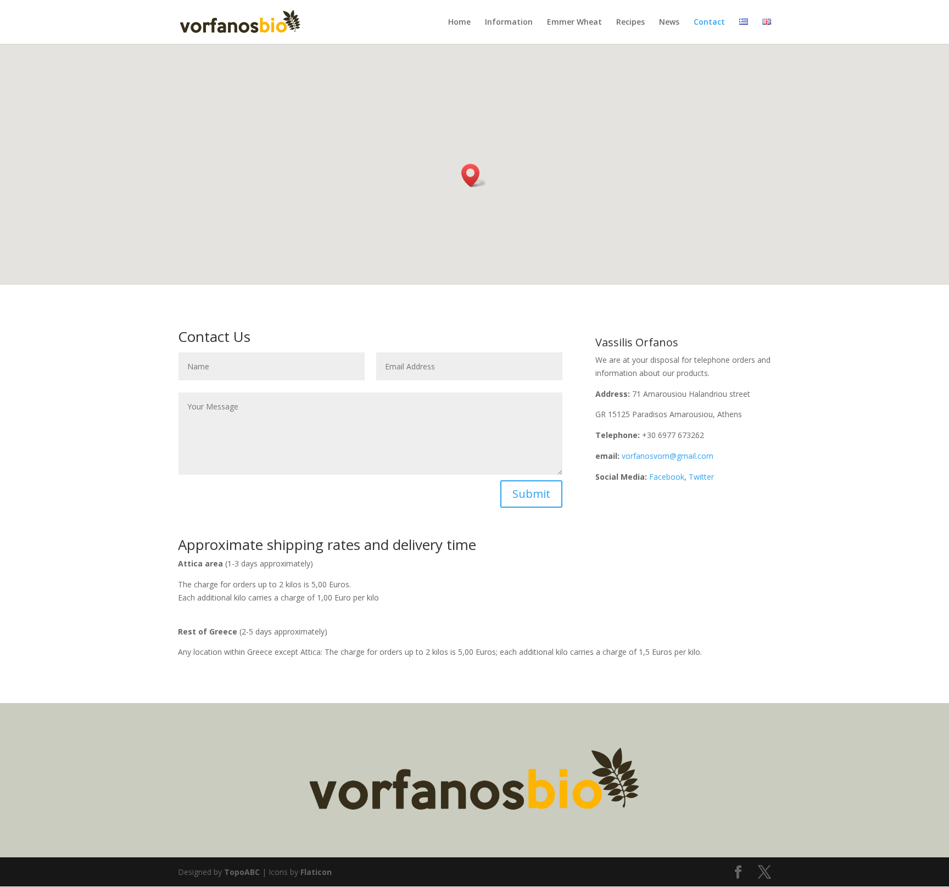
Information (509, 22)
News (669, 22)
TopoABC (242, 872)
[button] (474, 175)
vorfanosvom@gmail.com (667, 456)
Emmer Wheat (574, 22)
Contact (709, 22)
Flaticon (316, 872)
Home (459, 22)
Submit (531, 493)
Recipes (630, 22)
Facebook (666, 476)
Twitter (701, 476)
